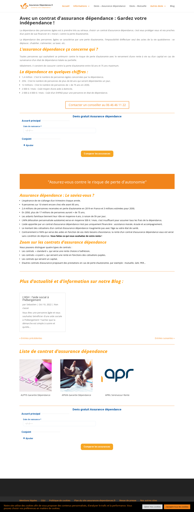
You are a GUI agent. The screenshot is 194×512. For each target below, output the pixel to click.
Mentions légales (28, 500)
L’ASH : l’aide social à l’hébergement (35, 298)
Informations (80, 6)
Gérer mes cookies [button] (152, 506)
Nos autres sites (148, 500)
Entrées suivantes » (165, 338)
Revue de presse (127, 500)
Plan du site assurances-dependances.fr (94, 500)
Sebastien (32, 304)
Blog (172, 6)
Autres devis (156, 6)
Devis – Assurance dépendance (109, 6)
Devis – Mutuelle (137, 6)
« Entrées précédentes (30, 338)
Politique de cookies (59, 500)
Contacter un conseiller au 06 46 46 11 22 (97, 105)
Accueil (65, 6)
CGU (43, 500)
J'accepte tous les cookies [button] (177, 506)
